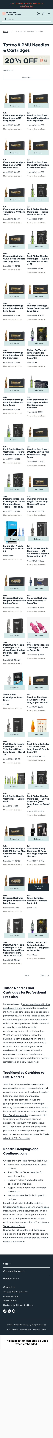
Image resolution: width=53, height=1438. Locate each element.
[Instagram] (9, 1311)
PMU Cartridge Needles (15, 1115)
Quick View (14, 106)
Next (43, 975)
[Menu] (49, 13)
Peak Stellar (35, 1210)
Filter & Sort (26, 77)
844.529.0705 (11, 1300)
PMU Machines (11, 1126)
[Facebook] (5, 1311)
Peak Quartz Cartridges (15, 1210)
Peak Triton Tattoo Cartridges (18, 1214)
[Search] (4, 19)
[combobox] (28, 19)
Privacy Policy (12, 1329)
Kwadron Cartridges (14, 1206)
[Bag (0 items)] (43, 13)
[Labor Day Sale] (26, 60)
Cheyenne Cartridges (37, 1206)
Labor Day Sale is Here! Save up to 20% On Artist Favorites (26, 4)
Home (5, 31)
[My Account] (38, 13)
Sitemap (36, 1329)
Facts (44, 1329)
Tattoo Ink (35, 1218)
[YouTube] (13, 1311)
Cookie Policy (25, 1329)
